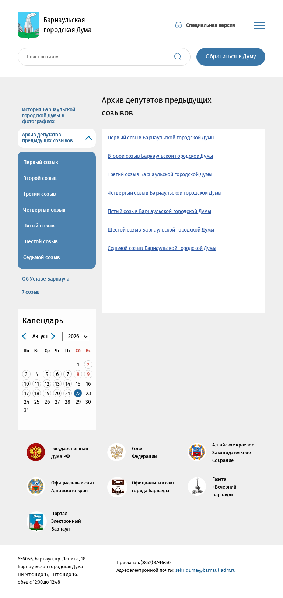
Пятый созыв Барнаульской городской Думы (159, 212)
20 (57, 393)
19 (47, 393)
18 (36, 393)
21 (67, 393)
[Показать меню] (259, 25)
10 (26, 384)
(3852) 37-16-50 (156, 563)
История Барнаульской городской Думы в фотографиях (48, 116)
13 (57, 384)
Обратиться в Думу (231, 56)
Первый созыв (40, 163)
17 (26, 393)
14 (67, 384)
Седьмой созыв (41, 258)
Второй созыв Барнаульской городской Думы (160, 156)
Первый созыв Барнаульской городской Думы (161, 138)
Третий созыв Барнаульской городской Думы (160, 175)
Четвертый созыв (44, 210)
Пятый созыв (39, 226)
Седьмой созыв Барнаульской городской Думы (162, 248)
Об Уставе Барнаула (46, 279)
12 (47, 384)
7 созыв (31, 292)
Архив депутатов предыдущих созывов (47, 138)
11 (37, 384)
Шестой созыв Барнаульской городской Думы (161, 230)
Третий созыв (39, 194)
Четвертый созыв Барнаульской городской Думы (164, 193)
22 (78, 393)
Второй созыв (40, 178)
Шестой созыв (40, 242)
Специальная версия (210, 25)
